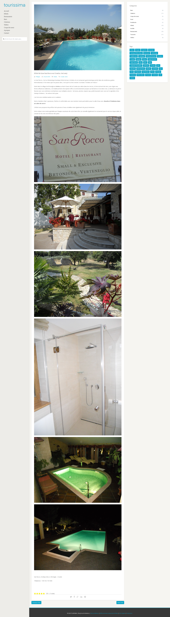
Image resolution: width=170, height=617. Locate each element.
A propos (7, 30)
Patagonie (137, 71)
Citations (7, 22)
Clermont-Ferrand (150, 56)
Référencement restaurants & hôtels (109, 613)
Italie (150, 62)
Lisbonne (146, 65)
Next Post (120, 602)
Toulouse (154, 75)
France (144, 59)
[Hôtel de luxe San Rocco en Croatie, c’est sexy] (77, 71)
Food (131, 19)
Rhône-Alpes (140, 75)
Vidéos (6, 25)
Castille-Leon (133, 56)
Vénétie (132, 78)
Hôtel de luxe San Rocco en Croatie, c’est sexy (50, 73)
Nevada (148, 68)
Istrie (66, 76)
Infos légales (122, 613)
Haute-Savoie (133, 62)
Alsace (132, 50)
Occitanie (155, 68)
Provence (132, 75)
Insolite (132, 28)
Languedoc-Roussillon (135, 65)
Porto (152, 71)
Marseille (132, 68)
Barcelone (146, 53)
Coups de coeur (9, 27)
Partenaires (129, 613)
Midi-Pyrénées (140, 68)
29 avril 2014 (47, 76)
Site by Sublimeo (94, 613)
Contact (6, 33)
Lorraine (153, 65)
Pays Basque (145, 71)
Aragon (138, 50)
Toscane (148, 75)
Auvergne (151, 50)
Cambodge (154, 53)
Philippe (38, 76)
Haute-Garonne (152, 59)
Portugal (158, 71)
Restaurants (8, 16)
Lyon (158, 65)
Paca (160, 68)
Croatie (62, 76)
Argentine (144, 50)
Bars (5, 19)
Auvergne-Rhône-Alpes (136, 53)
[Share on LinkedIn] (81, 597)
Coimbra (160, 56)
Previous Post (36, 602)
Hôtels (6, 14)
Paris (131, 71)
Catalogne (141, 56)
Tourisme (132, 34)
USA (160, 75)
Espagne (138, 59)
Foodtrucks (133, 22)
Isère (145, 62)
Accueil (6, 11)
